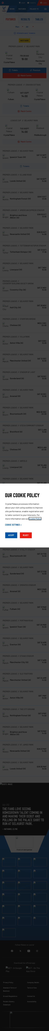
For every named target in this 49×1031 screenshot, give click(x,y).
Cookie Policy (35, 518)
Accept (11, 535)
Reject (26, 535)
